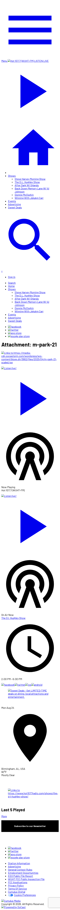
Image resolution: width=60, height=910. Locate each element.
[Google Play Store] (19, 336)
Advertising (14, 204)
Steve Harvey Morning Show (30, 178)
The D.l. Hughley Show (13, 618)
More (4, 816)
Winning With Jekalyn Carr (29, 197)
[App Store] (15, 333)
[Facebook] (14, 326)
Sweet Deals (15, 207)
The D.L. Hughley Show (27, 182)
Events (12, 201)
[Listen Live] (30, 397)
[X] (13, 329)
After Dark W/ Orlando (27, 185)
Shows (12, 175)
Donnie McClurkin (24, 194)
